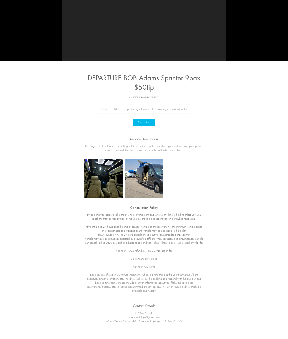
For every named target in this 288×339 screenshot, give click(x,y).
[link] (144, 122)
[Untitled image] (103, 178)
